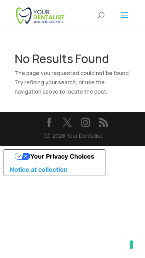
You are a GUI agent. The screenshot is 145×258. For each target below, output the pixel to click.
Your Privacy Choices (62, 156)
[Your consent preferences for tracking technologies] (131, 244)
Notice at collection (39, 169)
